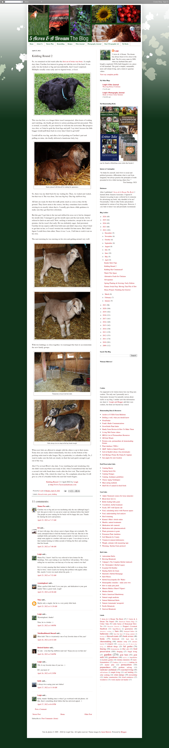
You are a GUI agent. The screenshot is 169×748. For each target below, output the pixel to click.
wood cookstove (127, 677)
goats (49, 494)
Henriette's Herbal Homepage (112, 573)
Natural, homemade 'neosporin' (113, 603)
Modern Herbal (107, 591)
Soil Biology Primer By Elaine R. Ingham (117, 455)
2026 (105, 216)
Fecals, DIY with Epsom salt (112, 507)
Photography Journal (94, 44)
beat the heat (118, 634)
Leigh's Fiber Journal (111, 84)
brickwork (115, 639)
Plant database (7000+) (110, 446)
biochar (102, 636)
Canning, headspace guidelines (112, 477)
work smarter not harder (119, 679)
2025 (105, 220)
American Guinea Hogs (126, 622)
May (106, 256)
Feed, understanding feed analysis (114, 513)
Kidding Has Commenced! (113, 269)
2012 (105, 335)
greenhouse (113, 657)
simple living (115, 672)
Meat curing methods (109, 483)
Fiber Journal (80, 44)
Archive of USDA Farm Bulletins (114, 414)
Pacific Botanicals (108, 606)
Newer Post (37, 714)
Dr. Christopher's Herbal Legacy (113, 565)
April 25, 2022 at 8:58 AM (46, 592)
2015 (105, 325)
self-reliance (104, 672)
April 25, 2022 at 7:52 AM (46, 575)
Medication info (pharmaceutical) (113, 528)
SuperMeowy (117, 629)
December (108, 233)
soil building (128, 672)
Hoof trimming (107, 516)
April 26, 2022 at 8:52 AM (46, 640)
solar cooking (105, 675)
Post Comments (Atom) (50, 718)
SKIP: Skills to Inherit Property (113, 449)
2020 (105, 308)
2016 (105, 322)
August (107, 246)
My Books (125, 44)
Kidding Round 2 (53, 482)
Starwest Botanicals (109, 609)
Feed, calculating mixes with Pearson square (117, 510)
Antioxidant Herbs (108, 556)
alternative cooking (105, 631)
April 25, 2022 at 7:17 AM (46, 520)
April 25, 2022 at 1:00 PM (46, 625)
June (106, 253)
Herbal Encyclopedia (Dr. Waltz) (113, 579)
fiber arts (125, 649)
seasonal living (127, 669)
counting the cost (123, 644)
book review (128, 636)
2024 (105, 223)
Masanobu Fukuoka (113, 626)
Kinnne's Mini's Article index (112, 519)
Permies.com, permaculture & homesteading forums (117, 442)
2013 (105, 332)
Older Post (88, 714)
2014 (105, 328)
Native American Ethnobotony (113, 594)
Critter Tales (104, 624)
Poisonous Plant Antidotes (111, 534)
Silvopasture (108, 279)
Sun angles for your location (112, 458)
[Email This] (69, 491)
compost (110, 644)
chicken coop (122, 641)
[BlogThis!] (72, 491)
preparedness (105, 667)
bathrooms (104, 633)
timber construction (111, 677)
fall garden (128, 646)
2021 (105, 305)
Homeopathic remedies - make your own (116, 582)
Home (31, 44)
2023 (105, 226)
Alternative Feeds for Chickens (115, 276)
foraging (120, 651)
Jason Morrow (106, 732)
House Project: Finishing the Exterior (117, 290)
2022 (105, 230)
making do (133, 662)
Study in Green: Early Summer (113, 95)
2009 (105, 345)
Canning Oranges (108, 474)
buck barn (130, 639)
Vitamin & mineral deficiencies (113, 540)
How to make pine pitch (110, 585)
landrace (116, 662)
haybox (125, 657)
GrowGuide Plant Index (110, 426)
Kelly (39, 681)
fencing (103, 648)
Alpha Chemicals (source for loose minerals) (117, 496)
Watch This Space (110, 273)
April (107, 260)
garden (107, 654)
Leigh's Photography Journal (113, 92)
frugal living (132, 651)
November (109, 236)
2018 (105, 315)
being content (130, 634)
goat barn (124, 654)
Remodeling (60, 44)
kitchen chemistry (123, 660)
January (108, 301)
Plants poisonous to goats (111, 531)
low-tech (124, 662)
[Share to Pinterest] (79, 491)
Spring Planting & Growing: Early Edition (119, 283)
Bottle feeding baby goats (111, 502)
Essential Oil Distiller (109, 568)
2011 (105, 338)
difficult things (112, 646)
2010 (105, 342)
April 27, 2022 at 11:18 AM (47, 687)
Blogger (123, 732)
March (107, 294)
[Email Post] (65, 491)
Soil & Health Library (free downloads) (116, 452)
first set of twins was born (73, 61)
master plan (109, 665)
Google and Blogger (116, 402)
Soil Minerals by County (110, 537)
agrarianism (129, 629)
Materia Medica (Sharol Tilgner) (113, 588)
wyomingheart (42, 583)
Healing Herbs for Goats (110, 571)
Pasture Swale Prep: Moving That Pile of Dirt (120, 286)
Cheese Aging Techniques (111, 480)
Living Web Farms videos (111, 432)
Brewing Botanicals (109, 559)
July (106, 250)
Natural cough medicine (110, 597)
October (108, 239)
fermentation (115, 649)
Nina (39, 599)
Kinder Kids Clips (110, 263)
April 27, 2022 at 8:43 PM (46, 704)
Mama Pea (41, 506)
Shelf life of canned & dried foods (114, 485)
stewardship (133, 675)
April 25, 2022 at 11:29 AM (47, 606)
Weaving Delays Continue (111, 86)
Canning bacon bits (109, 471)
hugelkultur (133, 657)
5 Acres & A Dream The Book (111, 619)
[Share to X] (74, 491)
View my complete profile (109, 74)
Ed (38, 528)
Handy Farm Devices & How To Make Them (118, 429)
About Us (40, 44)
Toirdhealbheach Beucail (46, 633)
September (109, 243)
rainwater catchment (108, 669)
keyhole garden (107, 660)
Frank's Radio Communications (113, 423)
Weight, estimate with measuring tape (115, 543)
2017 (105, 318)
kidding (54, 494)
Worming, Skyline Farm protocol (114, 546)
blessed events (42, 494)
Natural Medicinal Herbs (110, 600)
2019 (105, 312)
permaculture (126, 664)
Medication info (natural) (111, 525)
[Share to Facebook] (76, 491)
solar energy (119, 674)
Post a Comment (41, 709)
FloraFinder (106, 420)
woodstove (103, 679)
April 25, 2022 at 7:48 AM (46, 546)
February (108, 297)
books (102, 638)
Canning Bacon (107, 468)
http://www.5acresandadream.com (63, 484)
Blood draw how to (109, 499)
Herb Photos (106, 576)
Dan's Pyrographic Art (111, 44)
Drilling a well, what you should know (115, 417)
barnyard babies (129, 631)
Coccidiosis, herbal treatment (112, 505)
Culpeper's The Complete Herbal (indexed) (117, 562)
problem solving (125, 667)
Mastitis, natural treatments (111, 522)
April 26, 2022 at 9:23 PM (46, 673)
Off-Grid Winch (107, 438)
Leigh (76, 482)
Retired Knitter (43, 647)
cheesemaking (105, 641)
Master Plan (50, 44)
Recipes (70, 44)
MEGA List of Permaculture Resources (116, 435)
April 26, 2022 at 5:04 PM (46, 654)
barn (117, 631)
